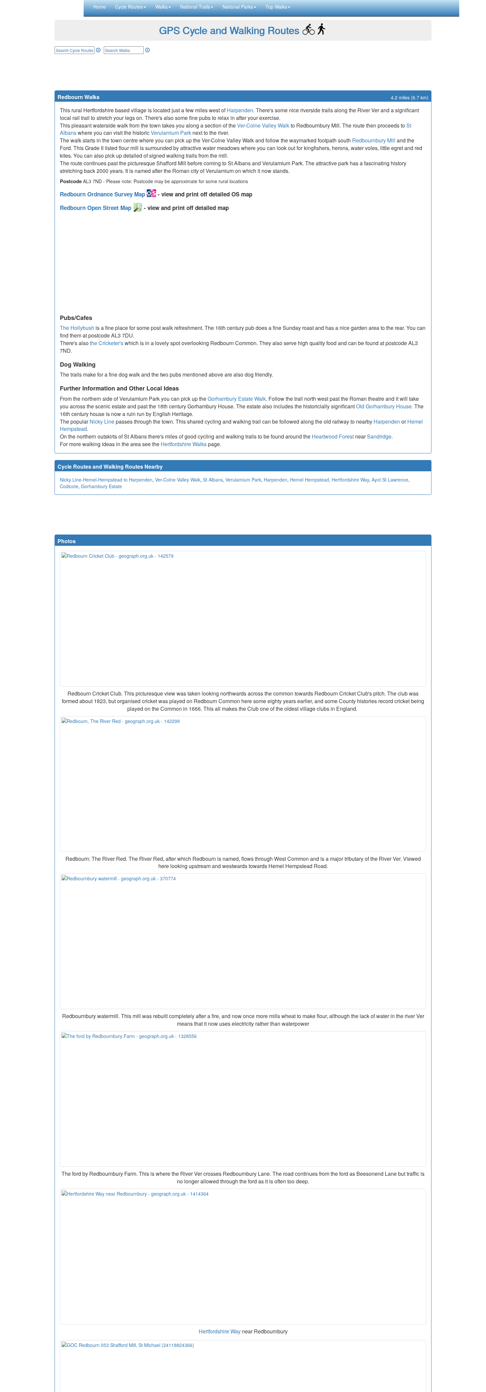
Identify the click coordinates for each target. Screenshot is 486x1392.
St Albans (213, 479)
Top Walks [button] (276, 6)
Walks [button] (161, 6)
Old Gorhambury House (384, 406)
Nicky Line (102, 421)
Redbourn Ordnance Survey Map (103, 194)
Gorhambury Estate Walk (237, 398)
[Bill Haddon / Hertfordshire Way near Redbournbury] (243, 1256)
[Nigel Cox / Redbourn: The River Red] (243, 784)
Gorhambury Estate (101, 486)
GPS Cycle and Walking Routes (229, 30)
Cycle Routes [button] (129, 6)
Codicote (69, 486)
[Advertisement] (243, 72)
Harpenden (240, 110)
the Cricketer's (106, 343)
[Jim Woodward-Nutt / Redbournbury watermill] (243, 941)
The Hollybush (77, 328)
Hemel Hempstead (309, 479)
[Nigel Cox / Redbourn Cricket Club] (243, 618)
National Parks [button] (238, 6)
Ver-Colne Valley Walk (263, 125)
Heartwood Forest (333, 436)
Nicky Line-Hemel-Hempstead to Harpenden (106, 479)
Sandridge (379, 436)
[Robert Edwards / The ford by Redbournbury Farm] (243, 1099)
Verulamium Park (171, 132)
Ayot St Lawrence (390, 479)
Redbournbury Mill (373, 140)
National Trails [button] (195, 6)
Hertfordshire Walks (184, 444)
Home (99, 6)
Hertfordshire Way (350, 479)
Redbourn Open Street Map (96, 208)
